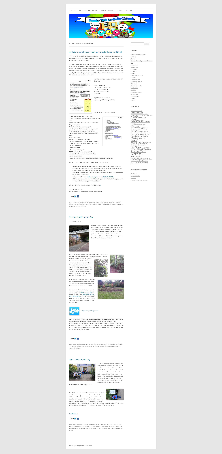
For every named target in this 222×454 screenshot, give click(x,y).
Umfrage (134, 162)
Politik (141, 144)
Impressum (129, 10)
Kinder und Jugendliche (107, 424)
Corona (133, 59)
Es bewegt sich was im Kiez (81, 217)
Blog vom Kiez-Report (87, 292)
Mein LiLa (133, 178)
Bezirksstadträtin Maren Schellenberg (138, 125)
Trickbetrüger (143, 161)
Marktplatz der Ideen (107, 10)
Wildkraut (78, 348)
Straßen (79, 206)
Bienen (133, 127)
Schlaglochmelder (135, 158)
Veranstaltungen (135, 96)
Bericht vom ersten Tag (79, 359)
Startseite (72, 10)
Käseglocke (135, 136)
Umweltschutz (134, 94)
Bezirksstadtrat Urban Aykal (84, 204)
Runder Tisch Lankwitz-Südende (88, 10)
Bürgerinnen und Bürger (98, 426)
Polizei (100, 428)
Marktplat (75, 428)
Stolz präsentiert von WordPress (84, 445)
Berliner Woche (144, 114)
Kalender (119, 10)
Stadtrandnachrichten (142, 159)
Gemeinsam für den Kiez (137, 133)
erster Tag (107, 426)
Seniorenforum (147, 158)
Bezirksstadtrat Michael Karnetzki (138, 118)
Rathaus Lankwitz (104, 346)
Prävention (134, 84)
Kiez (149, 133)
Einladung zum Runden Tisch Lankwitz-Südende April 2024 (95, 52)
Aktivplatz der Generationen (138, 54)
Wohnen (133, 98)
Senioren (133, 90)
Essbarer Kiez (134, 67)
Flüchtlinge (134, 69)
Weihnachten (145, 162)
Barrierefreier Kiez (135, 114)
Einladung (143, 129)
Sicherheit (134, 159)
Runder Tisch (134, 88)
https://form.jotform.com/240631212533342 (100, 177)
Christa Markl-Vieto (135, 129)
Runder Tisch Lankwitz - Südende (111, 428)
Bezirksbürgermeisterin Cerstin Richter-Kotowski (141, 115)
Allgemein (94, 202)
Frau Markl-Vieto (115, 426)
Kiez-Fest (134, 134)
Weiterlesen (73, 413)
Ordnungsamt (73, 206)
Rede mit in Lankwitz (108, 202)
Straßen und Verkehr (136, 92)
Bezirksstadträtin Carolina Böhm (140, 122)
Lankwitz (100, 202)
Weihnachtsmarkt (135, 164)
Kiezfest (133, 73)
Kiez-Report (141, 134)
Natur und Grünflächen (117, 204)
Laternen (84, 346)
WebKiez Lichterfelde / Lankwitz (139, 180)
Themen (150, 159)
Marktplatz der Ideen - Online (141, 142)
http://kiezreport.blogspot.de (90, 311)
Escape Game (134, 65)
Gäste (145, 133)
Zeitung (133, 100)
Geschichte (134, 71)
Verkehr (84, 206)
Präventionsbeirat (135, 146)
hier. (100, 185)
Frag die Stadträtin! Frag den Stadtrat (101, 204)
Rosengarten (112, 346)
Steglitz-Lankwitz (135, 176)
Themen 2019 (135, 161)
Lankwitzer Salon (135, 79)
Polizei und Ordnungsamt (138, 145)
